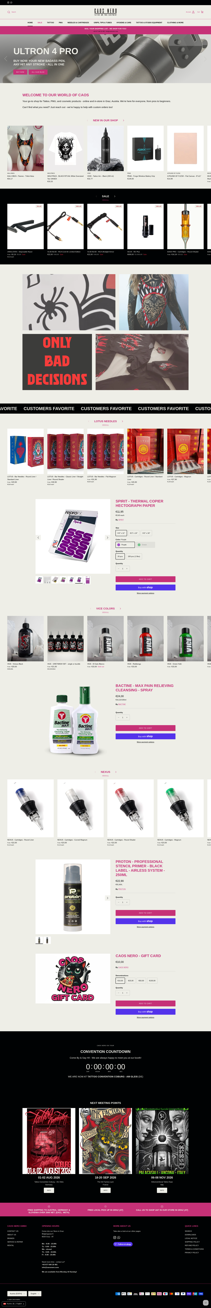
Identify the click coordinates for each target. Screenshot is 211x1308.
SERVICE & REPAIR (15, 1242)
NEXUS (105, 771)
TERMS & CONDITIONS (194, 1249)
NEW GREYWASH (46, 72)
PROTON (122, 889)
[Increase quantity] (127, 568)
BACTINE (122, 704)
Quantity (119, 563)
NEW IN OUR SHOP (105, 120)
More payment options (145, 593)
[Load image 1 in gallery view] (73, 721)
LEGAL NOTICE (191, 1238)
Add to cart (145, 579)
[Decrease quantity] (118, 568)
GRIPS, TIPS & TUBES (103, 22)
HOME (30, 22)
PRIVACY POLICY (192, 1253)
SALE (40, 22)
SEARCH (188, 1231)
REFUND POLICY (192, 1245)
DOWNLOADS (190, 1235)
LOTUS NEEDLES (105, 421)
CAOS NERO (123, 967)
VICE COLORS (105, 608)
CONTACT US (12, 1231)
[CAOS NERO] (105, 12)
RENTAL (10, 1245)
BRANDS (10, 1238)
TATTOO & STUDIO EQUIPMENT (149, 22)
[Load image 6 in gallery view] (73, 536)
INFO (49, 1190)
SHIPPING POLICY (192, 1242)
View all (105, 200)
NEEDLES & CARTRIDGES (78, 22)
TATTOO (50, 22)
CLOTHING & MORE (175, 22)
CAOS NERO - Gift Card (138, 956)
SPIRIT (121, 520)
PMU (61, 22)
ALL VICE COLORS (23, 72)
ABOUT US (11, 1235)
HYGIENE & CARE (124, 22)
